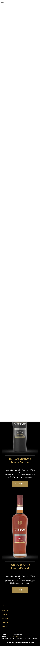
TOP (3, 606)
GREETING (5, 610)
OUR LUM (5, 618)
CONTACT (5, 622)
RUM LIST (4, 614)
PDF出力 (4, 626)
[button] (20, 484)
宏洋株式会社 (17, 636)
